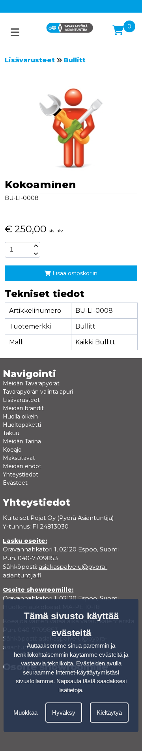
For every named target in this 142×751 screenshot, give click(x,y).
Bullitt (75, 60)
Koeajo (12, 449)
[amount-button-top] (35, 246)
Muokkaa (25, 712)
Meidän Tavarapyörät (31, 383)
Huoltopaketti (22, 424)
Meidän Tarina (22, 441)
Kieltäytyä (109, 712)
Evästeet (15, 482)
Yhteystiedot (20, 474)
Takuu (11, 433)
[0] (117, 30)
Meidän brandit (23, 408)
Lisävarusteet (30, 60)
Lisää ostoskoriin (74, 273)
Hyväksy (63, 712)
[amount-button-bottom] (35, 254)
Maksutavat (19, 457)
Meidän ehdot (22, 466)
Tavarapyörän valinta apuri (38, 391)
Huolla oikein (20, 416)
